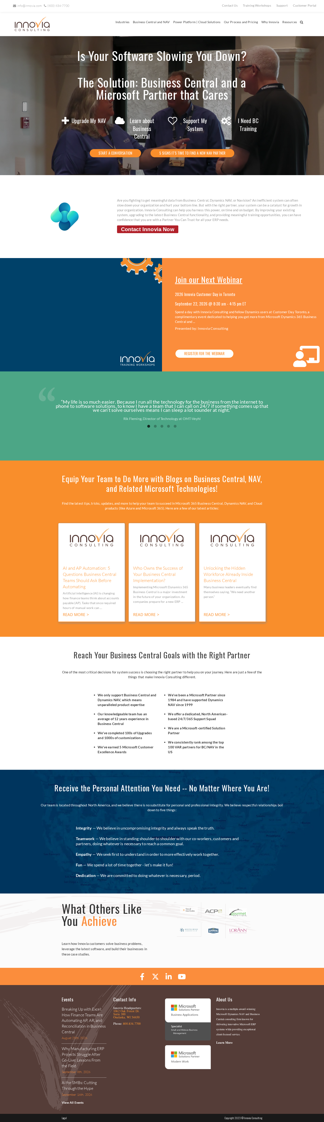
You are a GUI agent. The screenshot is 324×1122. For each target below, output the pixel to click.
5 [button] (175, 426)
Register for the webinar (204, 353)
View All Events (73, 1102)
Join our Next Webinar (208, 279)
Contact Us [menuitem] (230, 5)
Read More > (76, 614)
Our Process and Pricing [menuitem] (241, 22)
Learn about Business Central (142, 128)
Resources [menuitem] (289, 22)
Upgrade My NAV (89, 121)
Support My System (195, 124)
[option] (162, 410)
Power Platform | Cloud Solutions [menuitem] (196, 22)
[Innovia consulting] (29, 30)
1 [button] (149, 426)
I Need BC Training (248, 124)
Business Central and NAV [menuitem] (151, 22)
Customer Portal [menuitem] (305, 5)
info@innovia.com (29, 5)
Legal (64, 1118)
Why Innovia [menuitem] (270, 22)
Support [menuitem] (282, 5)
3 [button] (162, 426)
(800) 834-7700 (58, 5)
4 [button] (168, 426)
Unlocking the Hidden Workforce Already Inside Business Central (228, 574)
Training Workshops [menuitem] (257, 5)
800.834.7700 (132, 1023)
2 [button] (155, 426)
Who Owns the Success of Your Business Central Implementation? (158, 574)
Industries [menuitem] (122, 22)
